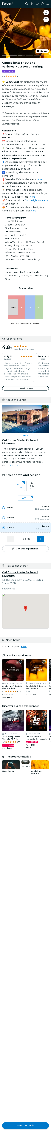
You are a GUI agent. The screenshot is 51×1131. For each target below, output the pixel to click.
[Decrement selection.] (10, 539)
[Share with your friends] (46, 12)
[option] (25, 508)
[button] (25, 508)
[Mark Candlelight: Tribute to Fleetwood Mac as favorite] (20, 662)
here (39, 179)
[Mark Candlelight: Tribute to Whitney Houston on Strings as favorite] (46, 19)
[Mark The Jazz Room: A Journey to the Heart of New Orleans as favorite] (44, 712)
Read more (15, 465)
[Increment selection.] (40, 539)
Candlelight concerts (36, 200)
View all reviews (25, 388)
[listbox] (25, 486)
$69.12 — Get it (25, 1125)
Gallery (43, 51)
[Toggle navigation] (47, 4)
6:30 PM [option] (25, 498)
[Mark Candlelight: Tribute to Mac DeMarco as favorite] (44, 662)
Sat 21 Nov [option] (19, 486)
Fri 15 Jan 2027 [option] (32, 486)
